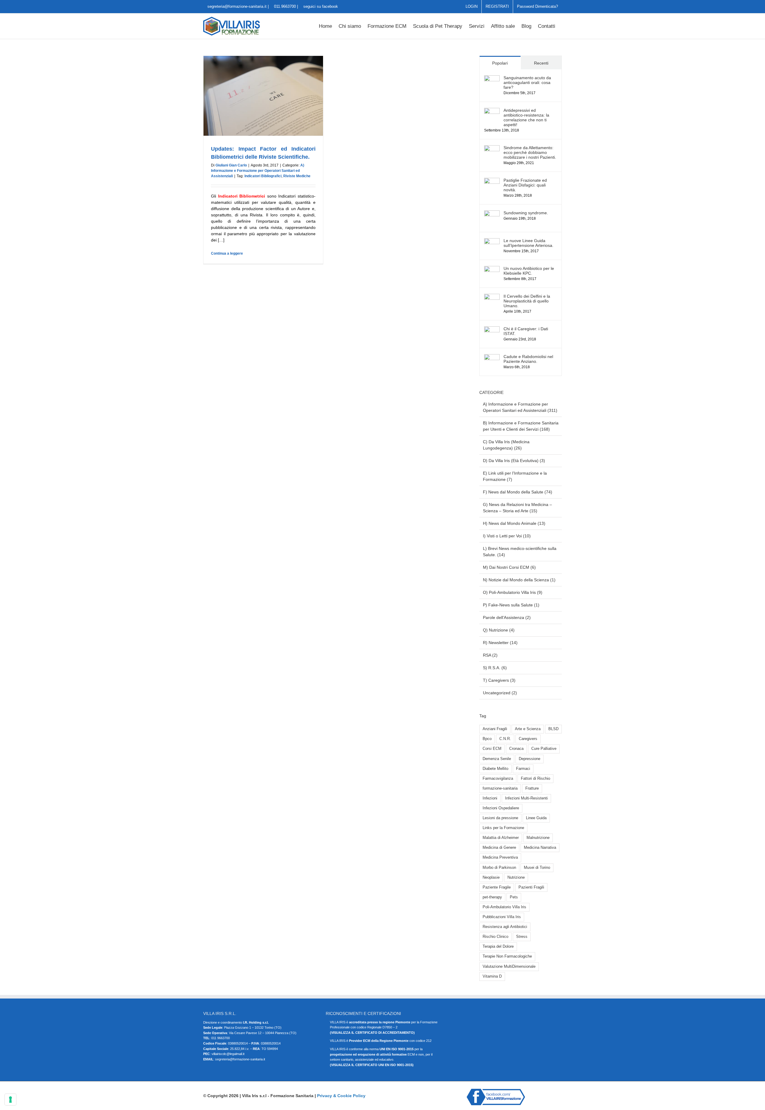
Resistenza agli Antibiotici (505, 927)
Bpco (487, 739)
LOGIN (472, 6)
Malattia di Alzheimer (501, 838)
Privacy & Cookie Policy (341, 1095)
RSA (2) (490, 655)
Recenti (541, 63)
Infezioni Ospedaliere (501, 808)
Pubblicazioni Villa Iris (502, 917)
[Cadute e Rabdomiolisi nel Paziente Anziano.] (492, 357)
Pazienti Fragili (531, 887)
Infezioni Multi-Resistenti (526, 798)
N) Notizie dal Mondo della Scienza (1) (519, 579)
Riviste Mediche (296, 176)
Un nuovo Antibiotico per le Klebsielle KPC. (529, 271)
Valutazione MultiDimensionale (509, 966)
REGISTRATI (497, 6)
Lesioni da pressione (500, 818)
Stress (521, 937)
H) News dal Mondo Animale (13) (514, 523)
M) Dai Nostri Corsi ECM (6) (509, 567)
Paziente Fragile (497, 887)
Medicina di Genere (499, 848)
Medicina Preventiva (500, 857)
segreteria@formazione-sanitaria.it (236, 6)
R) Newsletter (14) (500, 642)
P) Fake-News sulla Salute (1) (511, 605)
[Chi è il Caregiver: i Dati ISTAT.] (492, 329)
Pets (514, 897)
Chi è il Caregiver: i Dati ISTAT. (526, 331)
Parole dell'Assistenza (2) (507, 617)
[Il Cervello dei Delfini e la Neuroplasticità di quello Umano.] (492, 296)
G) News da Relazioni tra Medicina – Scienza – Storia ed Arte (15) (517, 507)
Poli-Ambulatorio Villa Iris (504, 907)
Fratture (532, 788)
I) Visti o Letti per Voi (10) (507, 535)
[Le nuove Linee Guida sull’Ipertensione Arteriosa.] (492, 241)
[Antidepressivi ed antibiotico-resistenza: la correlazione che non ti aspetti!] (492, 110)
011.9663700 (285, 6)
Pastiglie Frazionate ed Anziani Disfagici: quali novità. (525, 185)
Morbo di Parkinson (499, 868)
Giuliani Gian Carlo (231, 165)
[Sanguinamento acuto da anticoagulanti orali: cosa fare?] (492, 78)
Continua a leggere (227, 253)
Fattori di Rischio (535, 778)
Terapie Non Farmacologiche (507, 956)
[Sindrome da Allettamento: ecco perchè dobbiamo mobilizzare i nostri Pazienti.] (492, 148)
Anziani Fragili (495, 729)
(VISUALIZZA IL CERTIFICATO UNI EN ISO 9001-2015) (372, 1065)
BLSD (553, 729)
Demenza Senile (497, 759)
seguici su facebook (320, 6)
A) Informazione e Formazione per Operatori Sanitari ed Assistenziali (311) (520, 407)
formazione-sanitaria (500, 788)
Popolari (500, 63)
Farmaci (523, 769)
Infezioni (490, 798)
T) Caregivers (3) (499, 680)
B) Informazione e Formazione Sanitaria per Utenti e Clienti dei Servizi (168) (521, 426)
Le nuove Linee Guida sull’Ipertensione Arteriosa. (528, 243)
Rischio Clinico (495, 937)
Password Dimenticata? (537, 6)
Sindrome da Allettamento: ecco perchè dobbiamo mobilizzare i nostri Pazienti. (530, 152)
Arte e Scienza (528, 729)
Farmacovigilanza (498, 778)
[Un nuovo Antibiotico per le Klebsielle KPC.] (492, 269)
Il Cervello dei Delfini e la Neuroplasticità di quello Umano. (527, 301)
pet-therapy (492, 897)
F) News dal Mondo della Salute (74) (517, 492)
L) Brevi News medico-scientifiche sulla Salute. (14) (519, 551)
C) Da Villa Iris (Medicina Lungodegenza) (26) (506, 444)
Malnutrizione (538, 838)
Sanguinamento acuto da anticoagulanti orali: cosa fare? (527, 82)
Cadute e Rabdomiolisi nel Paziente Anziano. (528, 359)
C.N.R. (505, 739)
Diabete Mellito (495, 769)
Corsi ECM (492, 749)
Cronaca (516, 749)
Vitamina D (492, 976)
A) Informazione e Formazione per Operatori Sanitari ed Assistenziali (257, 170)
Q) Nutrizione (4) (499, 630)
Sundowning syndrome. (526, 212)
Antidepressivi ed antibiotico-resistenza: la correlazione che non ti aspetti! (526, 117)
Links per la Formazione (503, 828)
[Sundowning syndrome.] (492, 213)
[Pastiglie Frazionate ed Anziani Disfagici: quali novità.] (492, 180)
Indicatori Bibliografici (262, 176)
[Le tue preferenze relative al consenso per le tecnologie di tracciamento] (10, 1099)
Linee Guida (536, 818)
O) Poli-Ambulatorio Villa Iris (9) (512, 592)
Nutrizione (516, 877)
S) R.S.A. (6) (495, 667)
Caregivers (528, 739)
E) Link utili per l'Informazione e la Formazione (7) (515, 476)
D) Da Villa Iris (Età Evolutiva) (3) (514, 460)
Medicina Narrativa (540, 848)
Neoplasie (491, 877)
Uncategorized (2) (500, 692)
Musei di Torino (537, 868)
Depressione (529, 759)
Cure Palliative (543, 749)
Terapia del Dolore (498, 946)
